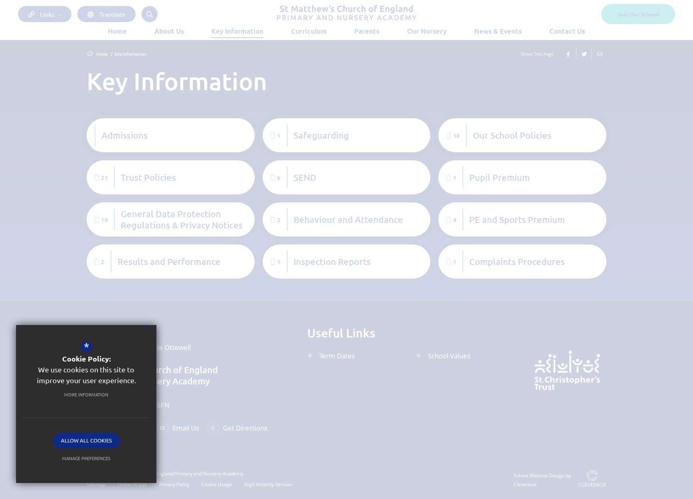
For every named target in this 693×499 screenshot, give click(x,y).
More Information (86, 394)
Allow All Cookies (86, 440)
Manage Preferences (86, 458)
